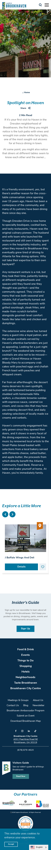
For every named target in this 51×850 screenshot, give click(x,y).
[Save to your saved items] (42, 566)
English (39, 847)
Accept (11, 844)
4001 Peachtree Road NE (25, 739)
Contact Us (13, 705)
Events (25, 655)
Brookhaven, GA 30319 (25, 742)
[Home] (14, 6)
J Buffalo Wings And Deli (19, 557)
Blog (25, 705)
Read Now (20, 776)
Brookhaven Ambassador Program (25, 711)
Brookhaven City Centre (25, 688)
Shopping (25, 666)
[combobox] (38, 847)
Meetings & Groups (18, 700)
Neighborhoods (25, 677)
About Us (38, 700)
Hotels (25, 671)
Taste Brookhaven (25, 683)
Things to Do (25, 660)
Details (21, 567)
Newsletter (38, 705)
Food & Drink (25, 649)
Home (27, 92)
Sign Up (25, 629)
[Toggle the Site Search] (40, 4)
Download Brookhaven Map (25, 721)
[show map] (39, 526)
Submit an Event (25, 716)
